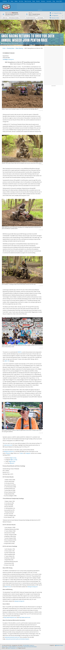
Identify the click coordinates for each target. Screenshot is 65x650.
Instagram (27, 453)
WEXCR (19, 352)
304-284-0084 (26, 645)
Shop (53, 1)
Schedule (5, 1)
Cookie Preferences (13, 646)
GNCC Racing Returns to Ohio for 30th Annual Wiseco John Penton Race (42, 48)
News (12, 1)
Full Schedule (40, 17)
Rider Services (28, 1)
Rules (33, 1)
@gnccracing (13, 458)
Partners (43, 1)
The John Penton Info (30, 17)
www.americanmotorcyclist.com (12, 637)
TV (8, 1)
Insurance (48, 1)
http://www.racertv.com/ (24, 617)
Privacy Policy (4, 646)
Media (16, 1)
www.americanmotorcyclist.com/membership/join (17, 639)
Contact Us (32, 645)
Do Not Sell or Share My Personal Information (27, 646)
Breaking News (10, 48)
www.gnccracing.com (9, 451)
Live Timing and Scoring (56, 13)
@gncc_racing (14, 459)
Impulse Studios (60, 645)
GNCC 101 (7, 361)
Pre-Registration (55, 15)
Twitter (21, 453)
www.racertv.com (8, 445)
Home (4, 48)
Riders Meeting (19, 48)
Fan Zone (21, 1)
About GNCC (59, 1)
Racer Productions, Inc (12, 648)
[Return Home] (6, 9)
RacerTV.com (8, 586)
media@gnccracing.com (8, 59)
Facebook (8, 453)
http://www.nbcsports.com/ (10, 617)
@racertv (12, 463)
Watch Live (5, 17)
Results (38, 1)
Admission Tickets (55, 17)
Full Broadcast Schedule (14, 17)
